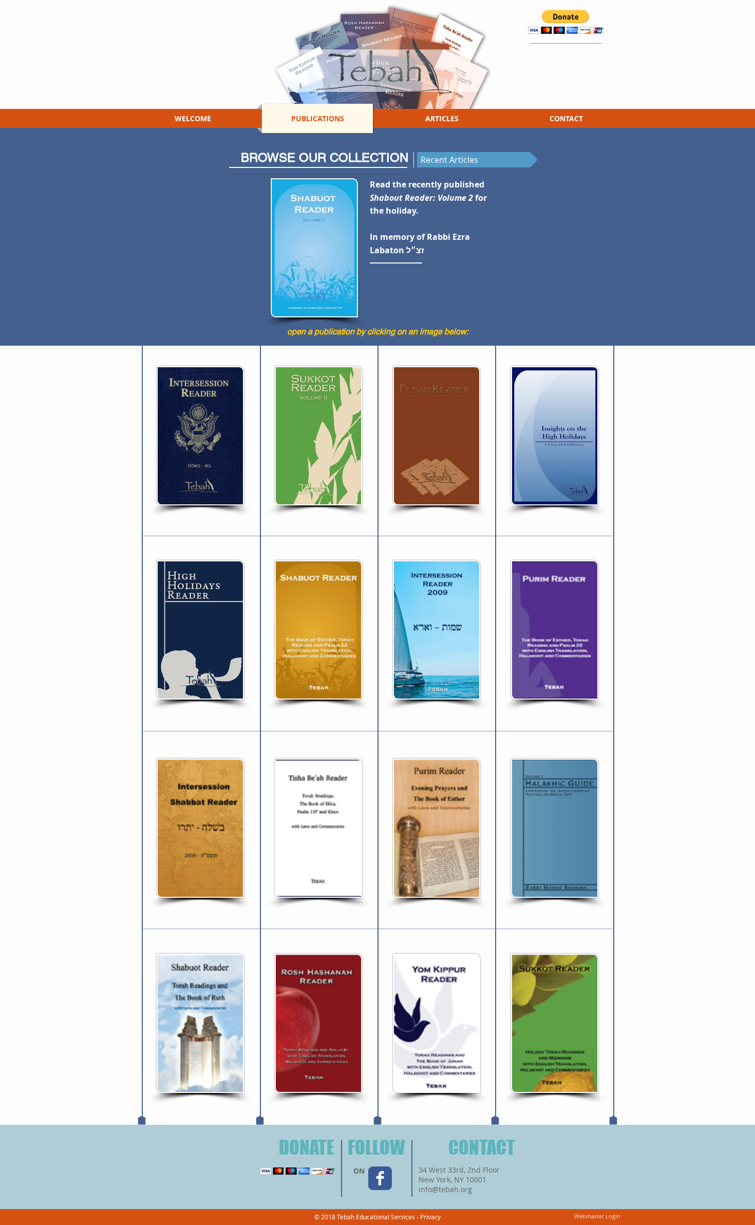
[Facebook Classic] (380, 1178)
